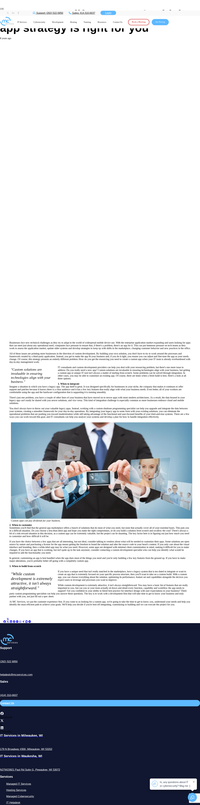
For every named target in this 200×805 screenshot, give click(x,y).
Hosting (73, 22)
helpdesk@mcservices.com (16, 674)
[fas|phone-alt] (100, 655)
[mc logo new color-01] (7, 26)
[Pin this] (14, 621)
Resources (102, 22)
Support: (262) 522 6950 (49, 13)
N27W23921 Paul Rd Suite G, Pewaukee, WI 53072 (30, 769)
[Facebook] (2, 713)
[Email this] (1, 621)
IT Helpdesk (13, 802)
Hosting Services (16, 790)
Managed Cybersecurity (20, 796)
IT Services (22, 22)
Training (87, 22)
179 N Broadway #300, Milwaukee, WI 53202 (26, 749)
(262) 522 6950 (9, 661)
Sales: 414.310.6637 (83, 13)
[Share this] (4, 621)
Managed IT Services (18, 783)
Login (108, 13)
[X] (2, 720)
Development (57, 22)
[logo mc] (15, 644)
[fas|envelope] (100, 668)
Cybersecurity (39, 22)
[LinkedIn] (2, 728)
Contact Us (117, 22)
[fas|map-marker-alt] (100, 743)
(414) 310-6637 (9, 695)
